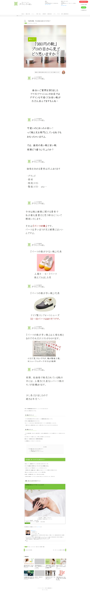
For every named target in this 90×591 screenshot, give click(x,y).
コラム (26, 23)
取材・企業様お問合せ (48, 588)
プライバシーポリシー (41, 588)
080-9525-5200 (63, 5)
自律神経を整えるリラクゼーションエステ (37, 451)
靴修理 (41, 546)
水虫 (38, 546)
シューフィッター (33, 546)
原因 (36, 546)
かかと (29, 546)
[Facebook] (25, 540)
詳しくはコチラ (27, 523)
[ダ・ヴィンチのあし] (22, 3)
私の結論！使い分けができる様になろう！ (36, 448)
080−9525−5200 (47, 4)
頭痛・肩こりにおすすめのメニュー (36, 450)
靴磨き (43, 546)
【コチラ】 (38, 526)
